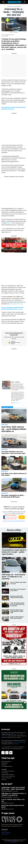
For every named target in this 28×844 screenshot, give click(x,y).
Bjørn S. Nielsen (10, 34)
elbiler (14, 734)
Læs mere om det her (16, 304)
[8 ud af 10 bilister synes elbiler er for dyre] (5, 584)
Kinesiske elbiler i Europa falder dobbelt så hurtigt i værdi (16, 611)
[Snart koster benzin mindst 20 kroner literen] (5, 591)
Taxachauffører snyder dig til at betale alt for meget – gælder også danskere (14, 552)
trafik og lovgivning (18, 742)
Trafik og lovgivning (14, 6)
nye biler (19, 734)
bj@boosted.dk (16, 402)
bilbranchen (4, 735)
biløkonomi (16, 743)
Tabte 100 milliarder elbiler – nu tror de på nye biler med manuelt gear (17, 604)
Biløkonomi (4, 803)
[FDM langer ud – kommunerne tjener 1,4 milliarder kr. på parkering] (14, 565)
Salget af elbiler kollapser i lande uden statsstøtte (17, 617)
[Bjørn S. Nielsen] (6, 392)
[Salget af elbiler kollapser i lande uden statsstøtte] (5, 618)
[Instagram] (6, 752)
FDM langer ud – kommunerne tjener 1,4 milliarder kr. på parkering (13, 577)
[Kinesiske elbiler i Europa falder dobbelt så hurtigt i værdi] (5, 611)
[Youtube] (10, 752)
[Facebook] (3, 752)
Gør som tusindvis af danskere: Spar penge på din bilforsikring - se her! (12, 308)
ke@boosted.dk (14, 842)
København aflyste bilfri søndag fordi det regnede (16, 596)
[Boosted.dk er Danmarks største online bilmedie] (14, 2)
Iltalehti (9, 223)
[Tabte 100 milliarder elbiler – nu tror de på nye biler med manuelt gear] (5, 604)
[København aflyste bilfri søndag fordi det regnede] (5, 598)
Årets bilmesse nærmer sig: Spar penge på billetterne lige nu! (13, 108)
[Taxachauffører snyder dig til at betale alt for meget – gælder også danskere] (14, 540)
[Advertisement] (14, 128)
